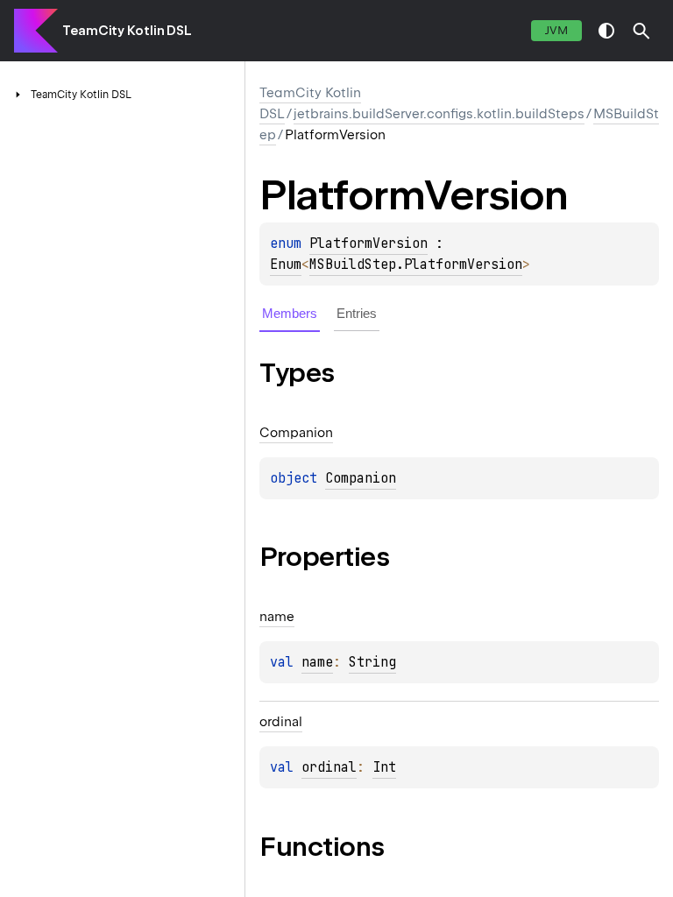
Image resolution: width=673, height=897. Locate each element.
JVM (556, 30)
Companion (360, 478)
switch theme (606, 30)
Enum (285, 264)
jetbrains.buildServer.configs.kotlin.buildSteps (439, 114)
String (372, 662)
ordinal (329, 767)
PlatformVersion (368, 243)
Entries (356, 313)
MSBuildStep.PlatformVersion (415, 264)
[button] (641, 30)
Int (384, 767)
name (317, 662)
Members (289, 313)
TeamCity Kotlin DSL (127, 31)
